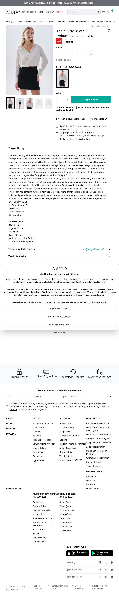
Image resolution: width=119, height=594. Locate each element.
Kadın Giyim (31, 22)
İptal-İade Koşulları (42, 439)
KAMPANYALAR (13, 488)
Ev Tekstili (37, 514)
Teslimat (37, 435)
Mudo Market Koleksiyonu (98, 434)
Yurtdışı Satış (65, 456)
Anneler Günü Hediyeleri (98, 438)
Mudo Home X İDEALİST (70, 460)
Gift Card (90, 484)
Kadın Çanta (65, 506)
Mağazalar (64, 431)
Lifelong (63, 439)
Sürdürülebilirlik (67, 427)
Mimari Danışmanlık (69, 435)
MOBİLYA (49, 11)
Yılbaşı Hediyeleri (94, 466)
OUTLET (59, 11)
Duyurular (38, 456)
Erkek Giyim (65, 530)
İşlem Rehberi (39, 427)
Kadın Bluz (61, 22)
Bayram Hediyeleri (95, 461)
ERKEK (33, 11)
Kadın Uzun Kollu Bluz (78, 22)
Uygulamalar (39, 460)
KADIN (25, 11)
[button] (10, 103)
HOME (41, 11)
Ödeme (36, 431)
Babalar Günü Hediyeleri (98, 423)
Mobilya (36, 533)
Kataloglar (91, 476)
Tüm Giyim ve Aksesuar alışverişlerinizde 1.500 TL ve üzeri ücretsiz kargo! (59, 2)
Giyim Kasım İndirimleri (97, 457)
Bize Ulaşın (38, 452)
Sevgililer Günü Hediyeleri (99, 442)
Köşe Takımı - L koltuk (43, 518)
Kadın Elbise (65, 522)
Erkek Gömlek (66, 514)
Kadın (20, 22)
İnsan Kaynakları (67, 448)
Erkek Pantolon (66, 510)
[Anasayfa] (13, 12)
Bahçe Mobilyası (41, 537)
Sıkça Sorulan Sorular (43, 423)
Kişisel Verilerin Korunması (72, 443)
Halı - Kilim (38, 529)
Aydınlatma (38, 541)
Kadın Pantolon (66, 526)
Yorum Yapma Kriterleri (44, 443)
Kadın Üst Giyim (46, 22)
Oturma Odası (40, 506)
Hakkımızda (65, 423)
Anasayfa (10, 22)
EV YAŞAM (11, 434)
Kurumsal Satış (66, 452)
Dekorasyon (38, 502)
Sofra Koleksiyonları (95, 446)
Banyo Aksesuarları (42, 510)
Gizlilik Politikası (38, 587)
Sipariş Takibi (39, 448)
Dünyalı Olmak (93, 488)
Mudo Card (91, 480)
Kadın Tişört (65, 518)
